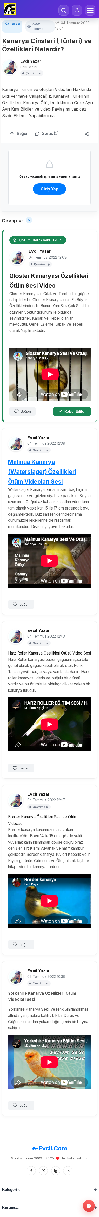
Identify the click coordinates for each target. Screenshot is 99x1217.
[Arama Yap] (63, 10)
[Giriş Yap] (77, 10)
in (68, 1171)
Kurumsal (10, 1207)
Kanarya (12, 23)
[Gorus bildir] (89, 1206)
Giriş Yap (49, 189)
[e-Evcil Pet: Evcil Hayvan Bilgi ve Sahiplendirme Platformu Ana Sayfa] (10, 9)
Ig (55, 1171)
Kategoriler (12, 1189)
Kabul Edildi (75, 411)
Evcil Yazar (30, 61)
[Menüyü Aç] (90, 10)
